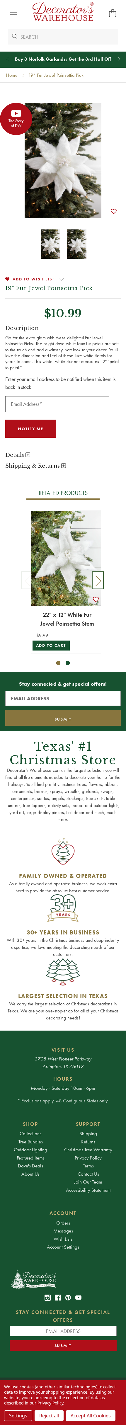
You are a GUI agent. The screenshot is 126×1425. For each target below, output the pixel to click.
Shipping (88, 1133)
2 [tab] (68, 663)
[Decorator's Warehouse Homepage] (63, 1279)
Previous (27, 580)
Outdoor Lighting (30, 1149)
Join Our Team (88, 1182)
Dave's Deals (30, 1165)
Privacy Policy (88, 1158)
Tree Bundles (30, 1141)
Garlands (56, 59)
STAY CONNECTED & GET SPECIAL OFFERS (63, 1316)
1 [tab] (58, 663)
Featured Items (31, 1158)
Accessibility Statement (88, 1190)
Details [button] (15, 455)
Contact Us (88, 1174)
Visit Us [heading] (63, 1050)
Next (98, 580)
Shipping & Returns (33, 466)
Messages (63, 1230)
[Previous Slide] (7, 59)
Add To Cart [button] (51, 645)
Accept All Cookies (91, 1415)
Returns (88, 1141)
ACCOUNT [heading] (63, 1213)
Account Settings (63, 1247)
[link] (48, 1298)
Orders (63, 1223)
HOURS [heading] (63, 1079)
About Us (30, 1174)
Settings (18, 1415)
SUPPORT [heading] (88, 1124)
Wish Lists (63, 1239)
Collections (30, 1133)
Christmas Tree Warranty (88, 1149)
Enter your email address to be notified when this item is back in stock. (60, 383)
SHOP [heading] (30, 1124)
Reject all (49, 1415)
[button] (13, 13)
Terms (88, 1165)
